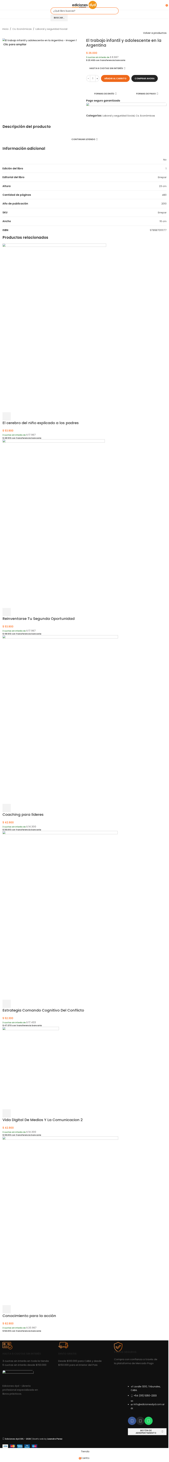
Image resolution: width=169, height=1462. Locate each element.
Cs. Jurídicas (51, 1384)
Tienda (48, 1378)
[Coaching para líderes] (60, 719)
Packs (47, 1401)
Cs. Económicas (22, 29)
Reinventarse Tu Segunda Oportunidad (38, 618)
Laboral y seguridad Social (51, 29)
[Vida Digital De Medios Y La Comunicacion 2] (30, 1068)
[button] (6, 416)
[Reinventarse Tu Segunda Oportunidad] (53, 523)
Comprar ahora (144, 78)
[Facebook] (132, 1421)
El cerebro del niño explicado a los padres (40, 422)
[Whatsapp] (148, 1421)
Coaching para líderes (23, 814)
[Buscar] (8, 5)
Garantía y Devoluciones (100, 1389)
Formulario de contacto (141, 1378)
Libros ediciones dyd (56, 1395)
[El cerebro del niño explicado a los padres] (54, 327)
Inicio (5, 29)
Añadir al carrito (115, 78)
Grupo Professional (97, 1395)
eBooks (48, 1406)
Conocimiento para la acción (29, 1315)
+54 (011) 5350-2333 (145, 1395)
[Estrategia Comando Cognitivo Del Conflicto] (60, 915)
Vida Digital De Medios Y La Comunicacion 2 (42, 1119)
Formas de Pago (95, 1384)
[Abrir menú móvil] (4, 5)
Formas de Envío (95, 1378)
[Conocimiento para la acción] (60, 1220)
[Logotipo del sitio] (84, 4)
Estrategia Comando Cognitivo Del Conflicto (43, 1010)
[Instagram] (140, 1421)
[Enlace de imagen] (18, 1375)
